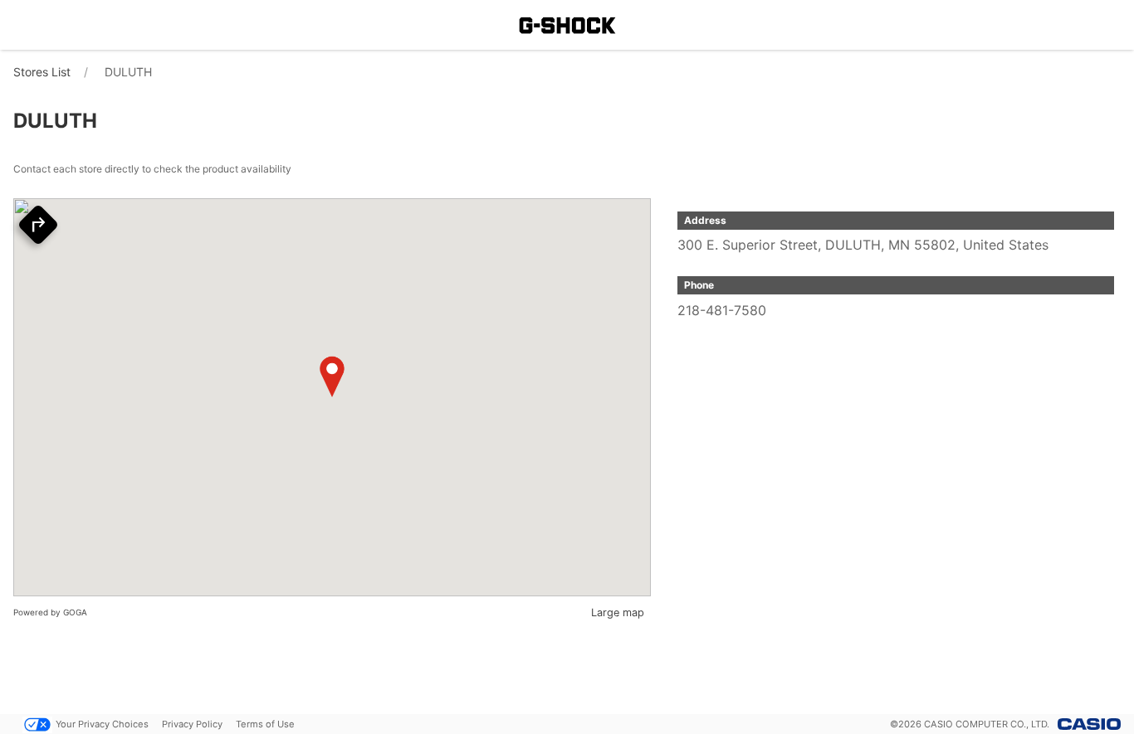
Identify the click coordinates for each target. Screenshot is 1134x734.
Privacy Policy (192, 724)
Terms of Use (265, 724)
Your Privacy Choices (102, 724)
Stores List (42, 72)
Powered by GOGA (50, 612)
